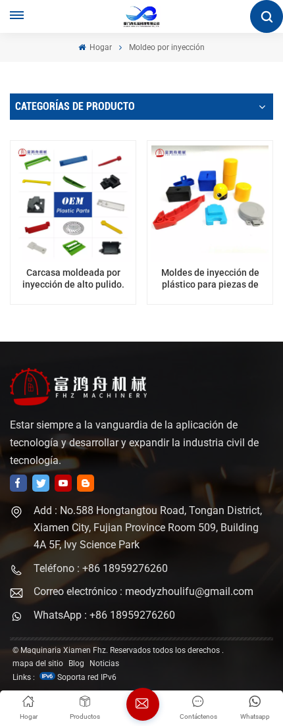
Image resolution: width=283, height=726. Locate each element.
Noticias (104, 663)
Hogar (100, 47)
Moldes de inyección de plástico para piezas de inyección (210, 278)
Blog (76, 663)
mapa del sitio (38, 663)
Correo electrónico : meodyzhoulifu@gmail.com (143, 591)
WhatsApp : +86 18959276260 (104, 615)
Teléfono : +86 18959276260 (101, 568)
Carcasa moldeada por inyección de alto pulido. (73, 278)
